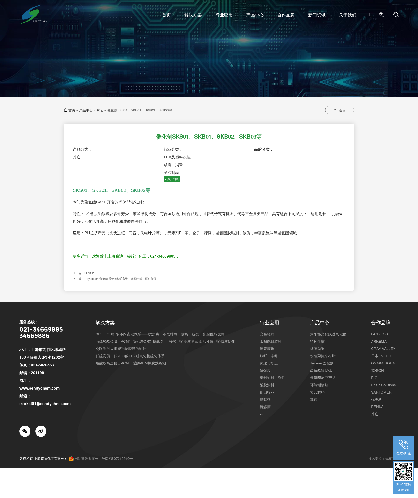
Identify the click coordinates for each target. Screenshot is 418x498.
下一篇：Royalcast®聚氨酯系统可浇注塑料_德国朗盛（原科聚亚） (116, 278)
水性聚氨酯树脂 (323, 355)
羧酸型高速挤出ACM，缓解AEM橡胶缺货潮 (131, 362)
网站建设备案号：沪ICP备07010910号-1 (105, 458)
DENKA (377, 406)
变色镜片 (267, 333)
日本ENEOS (381, 355)
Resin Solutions (383, 384)
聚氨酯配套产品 (323, 377)
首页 (71, 110)
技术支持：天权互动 (383, 458)
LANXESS (379, 333)
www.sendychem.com (39, 388)
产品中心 (86, 110)
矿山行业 (267, 391)
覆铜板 (265, 370)
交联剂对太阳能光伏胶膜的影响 (121, 348)
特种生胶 (317, 341)
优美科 (376, 399)
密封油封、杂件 (272, 377)
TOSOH (377, 370)
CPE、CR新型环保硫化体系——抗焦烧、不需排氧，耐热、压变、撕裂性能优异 (160, 333)
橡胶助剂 (317, 348)
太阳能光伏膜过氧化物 (328, 333)
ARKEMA (379, 341)
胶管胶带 (267, 348)
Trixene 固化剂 (322, 362)
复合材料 (317, 391)
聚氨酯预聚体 (321, 370)
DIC (374, 377)
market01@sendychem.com (45, 403)
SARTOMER (381, 391)
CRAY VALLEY (383, 348)
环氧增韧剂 (319, 384)
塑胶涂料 (267, 384)
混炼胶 (265, 406)
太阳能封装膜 (271, 341)
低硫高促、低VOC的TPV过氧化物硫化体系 (130, 355)
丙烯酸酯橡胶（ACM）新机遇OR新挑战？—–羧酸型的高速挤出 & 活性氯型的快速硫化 (165, 341)
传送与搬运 (269, 362)
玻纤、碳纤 (269, 355)
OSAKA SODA (383, 362)
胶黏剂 (265, 399)
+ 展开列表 (172, 179)
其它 (100, 110)
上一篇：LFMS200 (85, 273)
